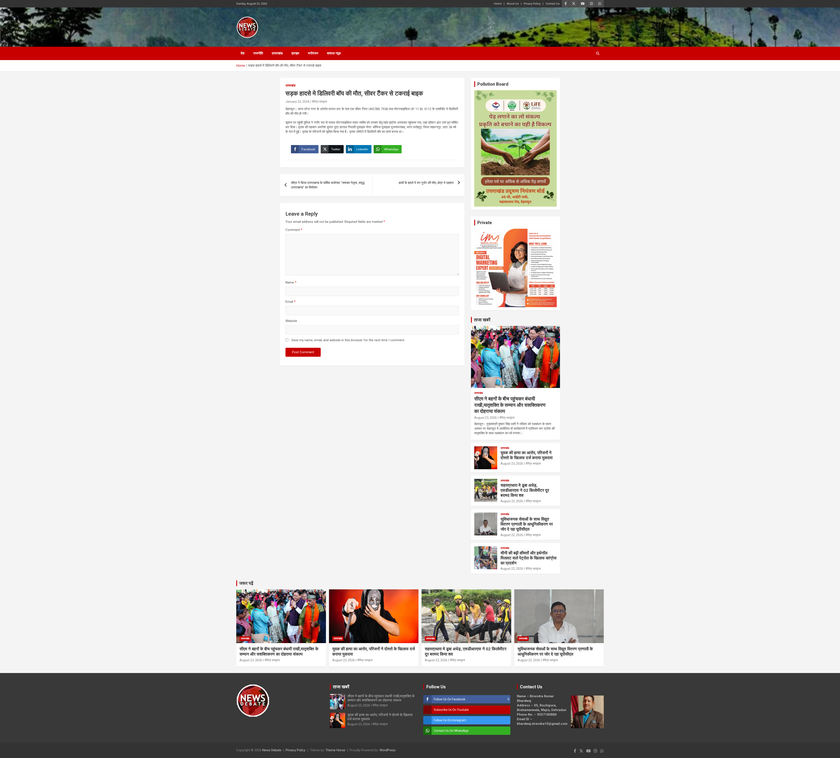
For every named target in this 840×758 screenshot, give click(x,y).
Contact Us (553, 3)
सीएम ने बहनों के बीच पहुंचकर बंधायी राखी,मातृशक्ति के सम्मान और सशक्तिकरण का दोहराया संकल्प (509, 405)
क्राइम (295, 53)
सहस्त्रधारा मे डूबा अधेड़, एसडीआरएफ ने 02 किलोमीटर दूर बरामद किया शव (524, 490)
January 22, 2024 (297, 101)
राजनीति (258, 53)
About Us (513, 3)
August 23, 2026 (485, 417)
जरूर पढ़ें (246, 583)
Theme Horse (335, 750)
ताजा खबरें (482, 319)
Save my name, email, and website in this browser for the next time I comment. (348, 340)
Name (290, 282)
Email (290, 302)
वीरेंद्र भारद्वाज (319, 101)
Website (291, 321)
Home (498, 3)
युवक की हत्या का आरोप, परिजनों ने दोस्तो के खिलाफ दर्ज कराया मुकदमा (526, 455)
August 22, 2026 (511, 535)
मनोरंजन (313, 53)
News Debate (271, 750)
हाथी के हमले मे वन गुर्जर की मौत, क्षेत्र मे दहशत (426, 183)
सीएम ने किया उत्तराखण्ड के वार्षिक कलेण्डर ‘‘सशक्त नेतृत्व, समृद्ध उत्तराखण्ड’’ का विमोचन (327, 185)
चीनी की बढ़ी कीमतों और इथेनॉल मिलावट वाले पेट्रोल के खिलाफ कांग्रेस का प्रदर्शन (528, 558)
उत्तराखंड (277, 53)
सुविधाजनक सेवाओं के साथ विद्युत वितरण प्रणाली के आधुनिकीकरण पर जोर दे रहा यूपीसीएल (526, 524)
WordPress (388, 750)
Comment (293, 230)
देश (243, 53)
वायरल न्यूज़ (334, 53)
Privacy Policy (532, 3)
